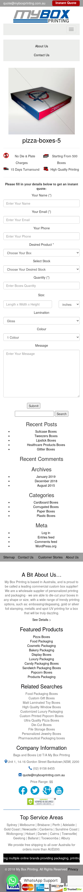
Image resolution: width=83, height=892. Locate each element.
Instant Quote (66, 2)
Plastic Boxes (46, 515)
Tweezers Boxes (46, 436)
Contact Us (41, 55)
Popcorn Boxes (41, 672)
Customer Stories (50, 557)
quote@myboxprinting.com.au (44, 775)
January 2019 (46, 476)
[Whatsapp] (12, 880)
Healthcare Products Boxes (46, 444)
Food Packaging (41, 641)
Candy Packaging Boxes (42, 663)
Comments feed (46, 541)
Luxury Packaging (41, 659)
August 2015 (46, 485)
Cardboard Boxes (46, 502)
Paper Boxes (46, 511)
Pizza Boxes (41, 636)
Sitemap (9, 557)
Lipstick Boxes (46, 440)
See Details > (41, 619)
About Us (41, 46)
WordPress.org (45, 546)
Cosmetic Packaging (41, 645)
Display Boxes (41, 654)
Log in (46, 532)
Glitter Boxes (46, 449)
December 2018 (46, 481)
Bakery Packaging (41, 650)
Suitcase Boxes (46, 431)
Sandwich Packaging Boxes (41, 668)
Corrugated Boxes (46, 506)
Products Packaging (42, 676)
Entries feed (46, 537)
